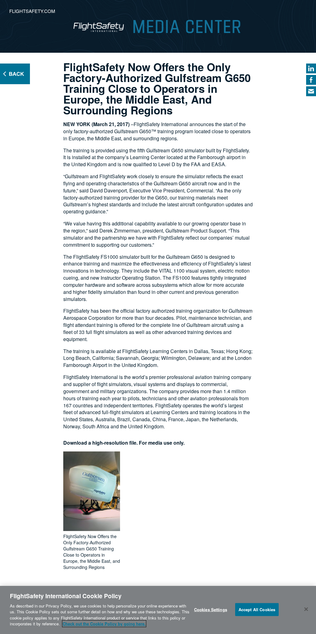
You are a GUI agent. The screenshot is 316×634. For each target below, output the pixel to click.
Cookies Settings (210, 609)
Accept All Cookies (257, 609)
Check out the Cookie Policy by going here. (104, 624)
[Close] (306, 609)
